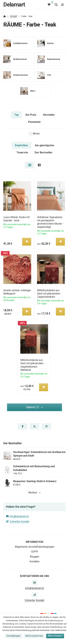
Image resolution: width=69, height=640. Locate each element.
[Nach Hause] (4, 16)
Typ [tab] (16, 114)
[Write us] (34, 594)
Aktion (36, 133)
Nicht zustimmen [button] (34, 635)
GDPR (34, 551)
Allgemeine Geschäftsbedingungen (34, 546)
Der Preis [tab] (31, 114)
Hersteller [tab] (49, 114)
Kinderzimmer (20, 75)
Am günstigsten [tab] (44, 145)
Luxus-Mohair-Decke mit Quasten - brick (16, 219)
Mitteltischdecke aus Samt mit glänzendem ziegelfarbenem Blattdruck (31, 365)
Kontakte (34, 561)
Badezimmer (53, 59)
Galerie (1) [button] (32, 407)
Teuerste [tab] (22, 152)
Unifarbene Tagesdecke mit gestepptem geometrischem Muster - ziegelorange (50, 222)
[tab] (29, 165)
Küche (50, 43)
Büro (32, 91)
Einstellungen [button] (13, 635)
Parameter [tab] (34, 121)
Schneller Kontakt (19, 521)
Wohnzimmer (20, 59)
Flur (49, 75)
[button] (26, 242)
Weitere (32, 492)
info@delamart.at (19, 516)
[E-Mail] (34, 582)
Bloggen (34, 556)
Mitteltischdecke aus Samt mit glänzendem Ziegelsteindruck (48, 293)
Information (34, 541)
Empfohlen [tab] (21, 145)
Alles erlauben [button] (55, 635)
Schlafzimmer (20, 43)
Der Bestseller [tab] (43, 152)
